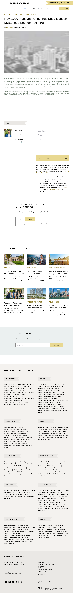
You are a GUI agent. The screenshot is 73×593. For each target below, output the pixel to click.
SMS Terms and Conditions (53, 189)
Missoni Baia (16, 398)
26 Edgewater (15, 394)
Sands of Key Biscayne (15, 474)
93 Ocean (46, 537)
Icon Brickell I (54, 408)
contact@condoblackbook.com (13, 573)
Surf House (57, 531)
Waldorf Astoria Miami (53, 466)
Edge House (17, 402)
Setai (9, 433)
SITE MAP (40, 573)
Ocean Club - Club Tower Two (18, 466)
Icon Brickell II (51, 388)
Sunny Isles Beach (13, 519)
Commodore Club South (18, 468)
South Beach (11, 421)
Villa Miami (21, 404)
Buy (20, 219)
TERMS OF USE (42, 571)
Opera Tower (20, 384)
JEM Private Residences (54, 474)
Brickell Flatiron (48, 404)
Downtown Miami (46, 456)
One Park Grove (43, 490)
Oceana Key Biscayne (11, 462)
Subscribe (63, 9)
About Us (41, 566)
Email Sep (17, 142)
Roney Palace (14, 443)
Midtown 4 (15, 490)
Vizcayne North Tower (49, 476)
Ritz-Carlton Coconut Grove (52, 504)
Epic (43, 464)
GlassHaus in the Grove (50, 500)
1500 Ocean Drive (18, 433)
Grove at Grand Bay (56, 492)
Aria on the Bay (21, 388)
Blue (11, 402)
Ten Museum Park (43, 462)
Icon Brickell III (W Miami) (51, 394)
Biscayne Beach (15, 390)
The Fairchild (52, 496)
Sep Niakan (9, 27)
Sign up (56, 345)
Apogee (13, 431)
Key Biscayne (11, 456)
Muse (13, 529)
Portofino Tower (13, 429)
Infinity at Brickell (54, 384)
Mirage (48, 527)
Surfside (43, 519)
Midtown (9, 484)
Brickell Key (45, 421)
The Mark (44, 384)
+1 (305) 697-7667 (9, 572)
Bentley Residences (10, 525)
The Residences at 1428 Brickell (53, 400)
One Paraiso (22, 392)
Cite (5, 384)
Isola (56, 433)
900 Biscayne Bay (56, 462)
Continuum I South (10, 427)
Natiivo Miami (47, 468)
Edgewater (10, 378)
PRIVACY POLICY (42, 574)
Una (45, 398)
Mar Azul (15, 470)
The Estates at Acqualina (19, 531)
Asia (46, 427)
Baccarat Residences (50, 406)
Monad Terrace (25, 439)
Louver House (14, 439)
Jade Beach (16, 527)
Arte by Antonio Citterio (45, 525)
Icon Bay (12, 388)
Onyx (14, 404)
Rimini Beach (48, 529)
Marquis (49, 464)
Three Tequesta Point (56, 427)
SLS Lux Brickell (55, 396)
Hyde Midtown (24, 490)
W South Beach (15, 435)
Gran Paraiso (13, 396)
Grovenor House (48, 502)
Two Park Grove (54, 490)
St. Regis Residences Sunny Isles (18, 539)
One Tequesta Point (54, 429)
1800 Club (11, 384)
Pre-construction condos (46, 564)
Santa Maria (47, 390)
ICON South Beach (14, 441)
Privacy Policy (45, 173)
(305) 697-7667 (19, 139)
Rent (30, 219)
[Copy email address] (22, 142)
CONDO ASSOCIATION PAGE (45, 569)
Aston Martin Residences (52, 470)
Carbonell (41, 427)
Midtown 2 (7, 490)
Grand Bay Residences (17, 464)
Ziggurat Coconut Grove (50, 508)
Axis (39, 384)
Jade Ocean (25, 527)
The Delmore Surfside (56, 535)
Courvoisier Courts (47, 433)
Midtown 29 (17, 496)
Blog (39, 568)
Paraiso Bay (13, 392)
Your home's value (44, 562)
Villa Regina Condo (49, 392)
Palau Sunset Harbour (17, 437)
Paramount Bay (15, 386)
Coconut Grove (46, 484)
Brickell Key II (46, 431)
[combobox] (36, 224)
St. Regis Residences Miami (52, 410)
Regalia (12, 535)
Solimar (57, 529)
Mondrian (20, 431)
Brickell (43, 378)
